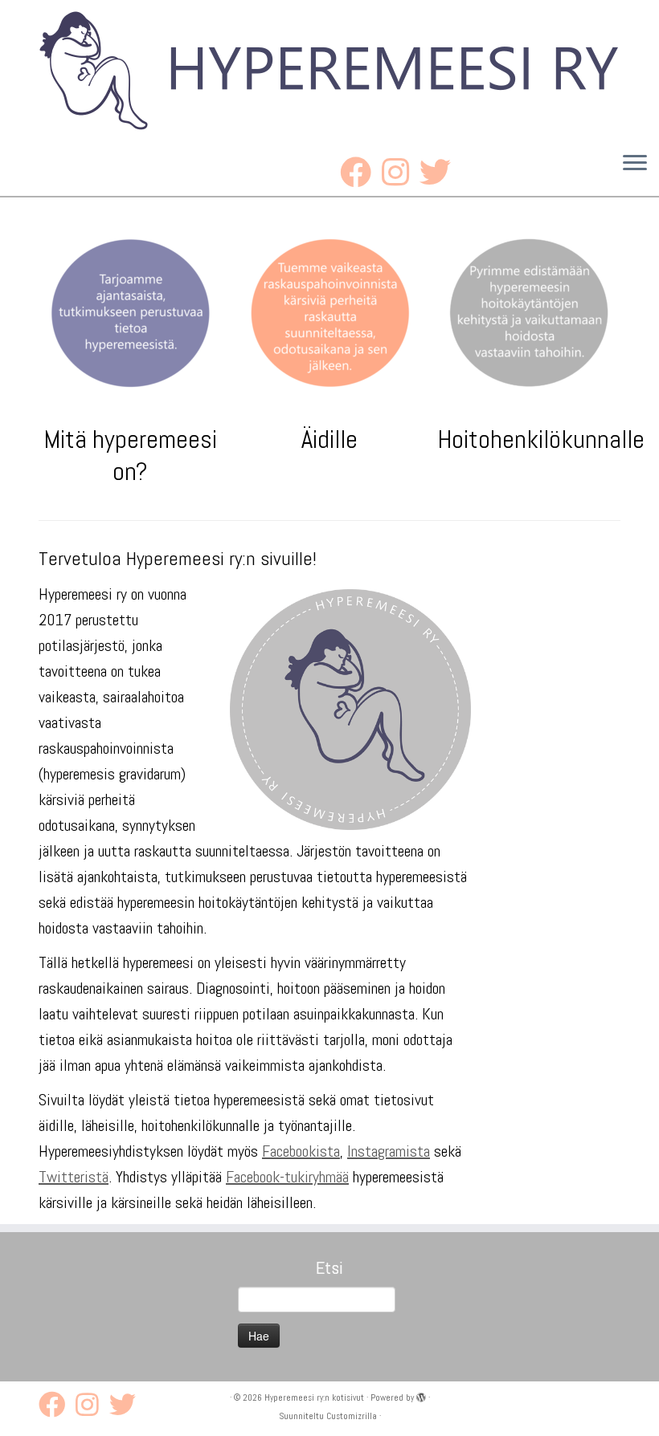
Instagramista (388, 1151)
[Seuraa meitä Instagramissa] (401, 173)
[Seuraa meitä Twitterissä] (440, 173)
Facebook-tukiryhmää (287, 1176)
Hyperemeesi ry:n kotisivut (314, 1397)
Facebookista (301, 1151)
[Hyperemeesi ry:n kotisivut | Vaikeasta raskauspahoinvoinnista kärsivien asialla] (329, 70)
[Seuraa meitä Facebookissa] (361, 173)
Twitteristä (73, 1176)
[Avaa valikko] (635, 165)
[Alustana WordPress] (421, 1397)
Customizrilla (351, 1416)
